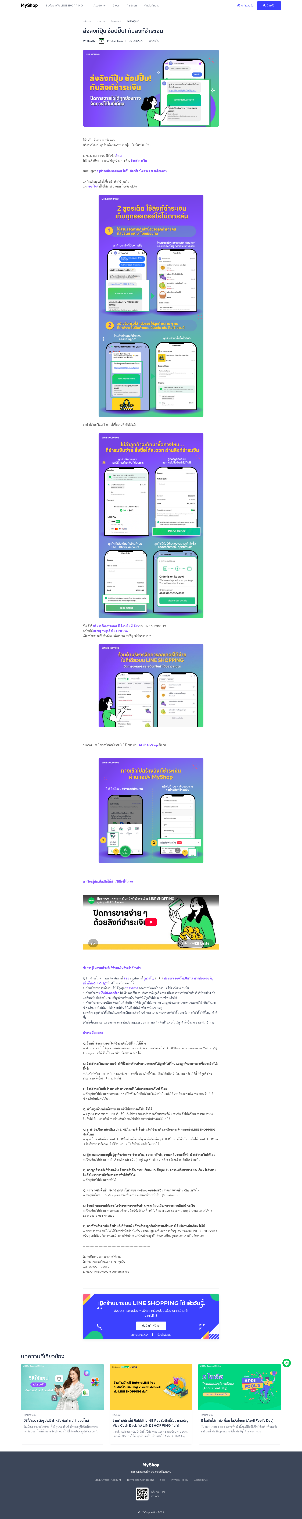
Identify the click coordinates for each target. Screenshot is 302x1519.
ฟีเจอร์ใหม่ (154, 41)
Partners (132, 5)
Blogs (116, 5)
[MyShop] (29, 5)
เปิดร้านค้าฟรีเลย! (151, 1325)
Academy (100, 5)
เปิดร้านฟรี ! (269, 5)
